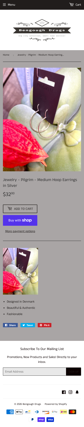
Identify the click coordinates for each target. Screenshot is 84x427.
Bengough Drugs (32, 404)
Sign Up (74, 372)
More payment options (20, 231)
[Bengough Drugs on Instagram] (70, 393)
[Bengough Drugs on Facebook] (64, 393)
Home (6, 55)
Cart (78, 5)
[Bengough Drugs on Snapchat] (77, 393)
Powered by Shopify (56, 404)
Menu (11, 5)
